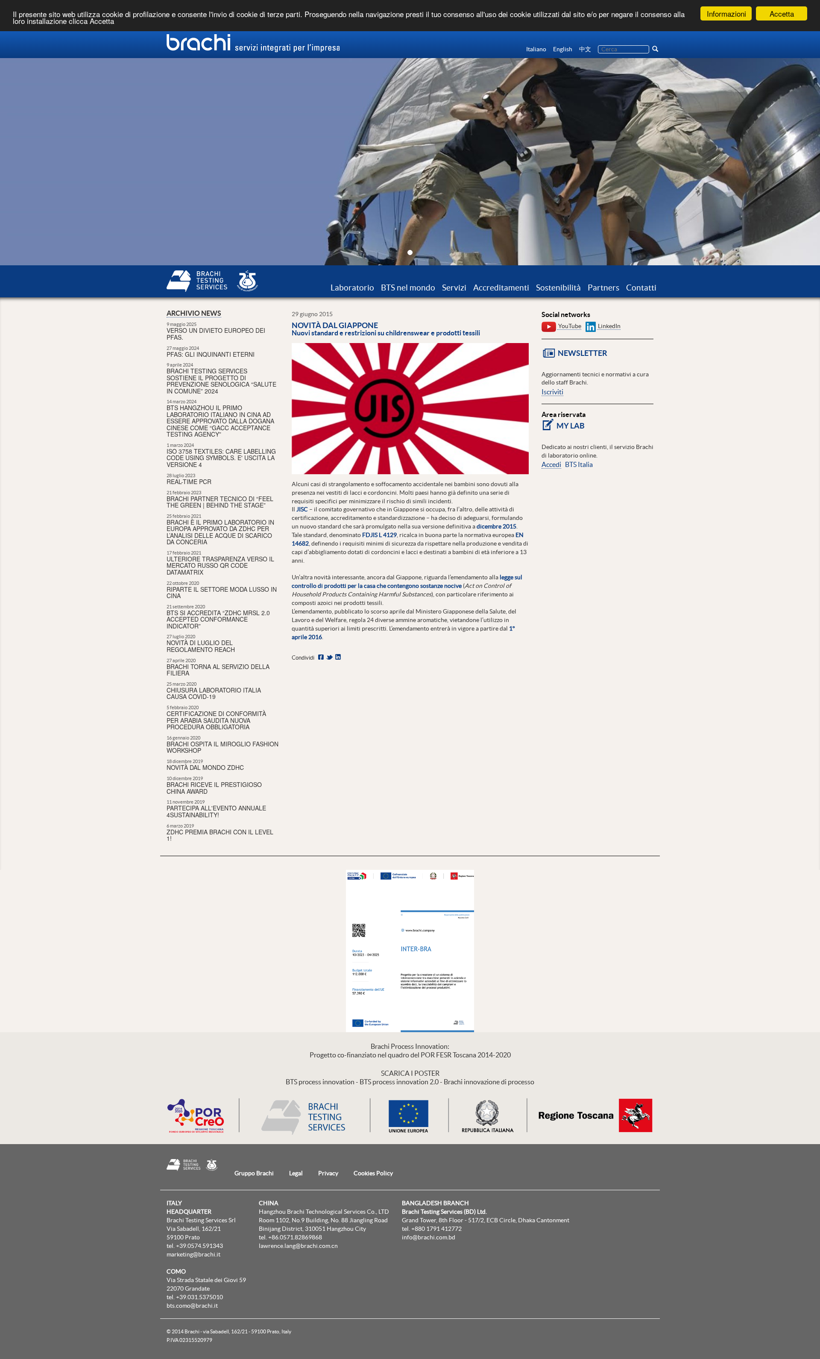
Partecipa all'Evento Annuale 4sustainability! (216, 811)
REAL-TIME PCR (189, 481)
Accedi (551, 464)
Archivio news (194, 313)
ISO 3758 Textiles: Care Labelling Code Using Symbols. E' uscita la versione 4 (221, 458)
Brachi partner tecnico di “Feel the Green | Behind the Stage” (220, 501)
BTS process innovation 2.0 (399, 1082)
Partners (603, 287)
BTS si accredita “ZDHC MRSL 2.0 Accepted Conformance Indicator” (218, 619)
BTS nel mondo (408, 287)
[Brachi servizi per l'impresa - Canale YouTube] (549, 326)
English (562, 49)
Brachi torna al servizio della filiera (218, 669)
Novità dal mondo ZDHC (205, 767)
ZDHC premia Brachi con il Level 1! (220, 835)
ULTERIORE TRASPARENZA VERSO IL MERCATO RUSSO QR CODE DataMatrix (220, 565)
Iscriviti (552, 392)
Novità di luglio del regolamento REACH (201, 645)
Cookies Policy (373, 1173)
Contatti (641, 287)
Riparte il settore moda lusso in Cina (222, 592)
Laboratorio (352, 287)
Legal (296, 1173)
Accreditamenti (501, 287)
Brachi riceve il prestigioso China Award (214, 787)
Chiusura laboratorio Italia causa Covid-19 (214, 693)
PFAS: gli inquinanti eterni (211, 354)
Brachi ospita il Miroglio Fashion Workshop (222, 747)
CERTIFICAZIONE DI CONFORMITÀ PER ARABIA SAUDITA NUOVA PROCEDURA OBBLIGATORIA (216, 720)
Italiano (536, 49)
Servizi (454, 287)
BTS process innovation (320, 1082)
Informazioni (726, 13)
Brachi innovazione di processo (489, 1082)
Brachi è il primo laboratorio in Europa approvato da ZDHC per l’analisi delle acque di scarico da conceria (220, 532)
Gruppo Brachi (254, 1173)
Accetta (782, 13)
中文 (585, 49)
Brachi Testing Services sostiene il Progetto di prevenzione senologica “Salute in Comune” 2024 (221, 381)
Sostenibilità (558, 287)
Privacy (328, 1173)
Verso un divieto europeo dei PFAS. (216, 333)
